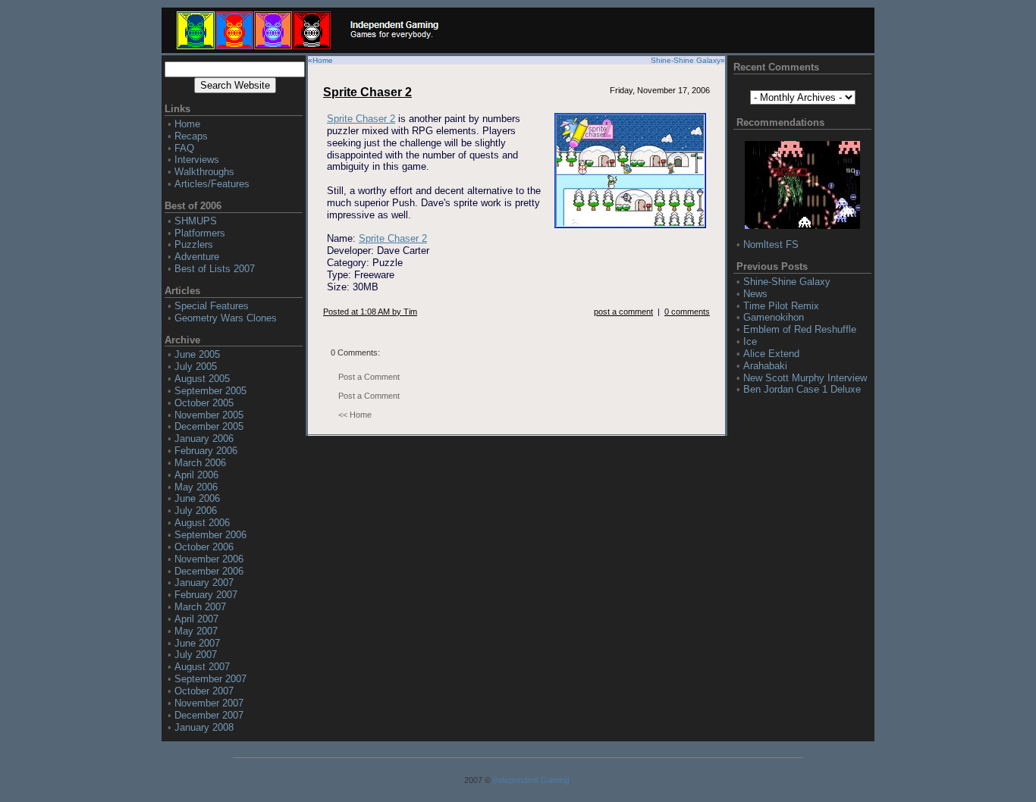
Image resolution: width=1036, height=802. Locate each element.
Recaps (191, 136)
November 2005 (208, 415)
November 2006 (208, 559)
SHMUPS (195, 221)
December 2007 (208, 715)
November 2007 (208, 703)
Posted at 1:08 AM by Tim (370, 311)
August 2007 (202, 666)
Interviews (196, 159)
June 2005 (197, 354)
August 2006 (202, 522)
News (755, 293)
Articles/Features (212, 184)
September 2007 (210, 679)
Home (187, 124)
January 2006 (204, 438)
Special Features (211, 306)
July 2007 (195, 654)
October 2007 (204, 691)
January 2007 (204, 582)
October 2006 (204, 547)
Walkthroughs (204, 171)
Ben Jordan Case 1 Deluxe (802, 389)
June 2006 (197, 498)
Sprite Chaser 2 (367, 92)
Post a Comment (369, 376)
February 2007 (205, 594)
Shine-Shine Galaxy (685, 60)
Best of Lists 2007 (214, 268)
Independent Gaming (531, 780)
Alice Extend (771, 353)
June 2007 (197, 643)
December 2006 (208, 571)
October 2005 (204, 403)
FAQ (184, 148)
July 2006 (195, 510)
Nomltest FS (771, 244)
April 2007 (196, 619)
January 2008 (204, 727)
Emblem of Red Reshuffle (799, 329)
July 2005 (195, 366)
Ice (750, 341)
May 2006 (196, 487)
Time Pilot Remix (781, 306)
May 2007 (196, 631)
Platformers (199, 233)
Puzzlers (193, 244)
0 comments (687, 311)
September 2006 (210, 534)
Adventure (196, 256)
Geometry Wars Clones (225, 318)
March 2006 (200, 462)
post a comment (623, 311)
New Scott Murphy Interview (805, 378)
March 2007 (200, 606)
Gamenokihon (773, 317)
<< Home (355, 414)
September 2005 (210, 390)
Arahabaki (765, 365)
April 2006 (196, 475)
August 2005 (202, 378)
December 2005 (208, 426)
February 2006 (205, 450)
